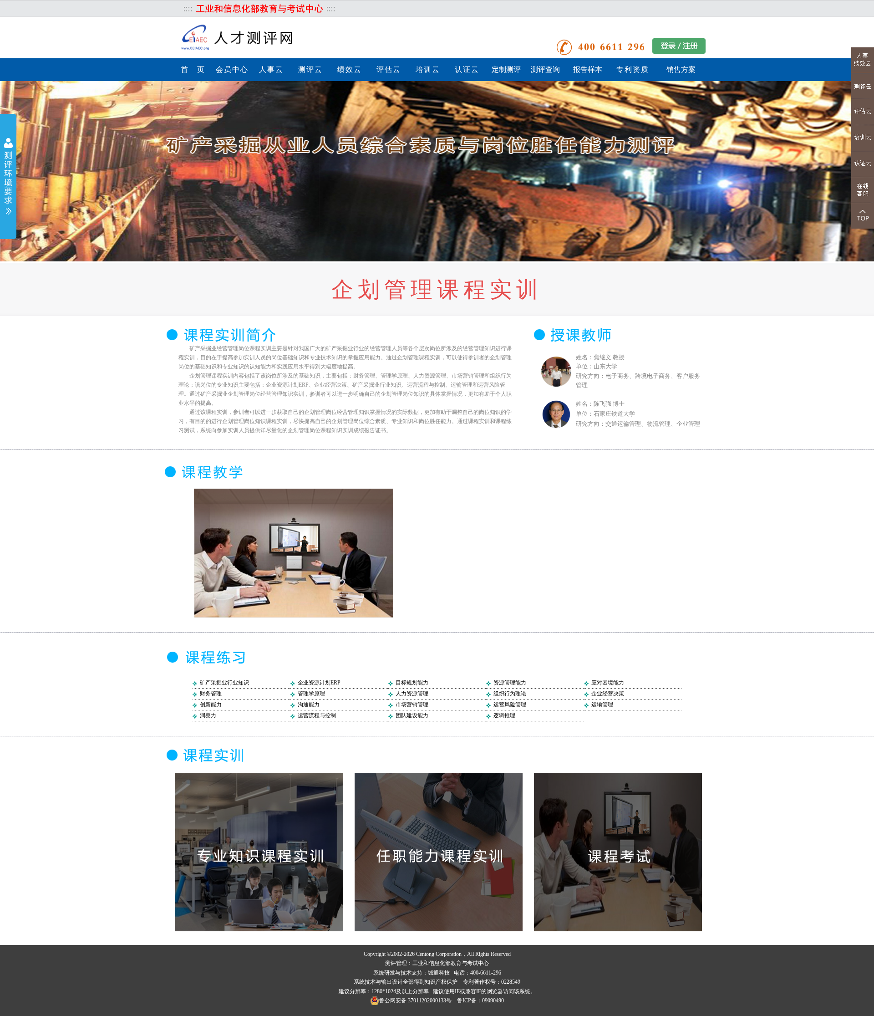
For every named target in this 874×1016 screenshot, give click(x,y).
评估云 (388, 69)
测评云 (310, 69)
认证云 (467, 69)
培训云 (428, 69)
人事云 (271, 69)
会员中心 (232, 69)
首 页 (193, 69)
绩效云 (349, 69)
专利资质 (632, 69)
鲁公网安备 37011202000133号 (415, 1000)
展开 (8, 177)
